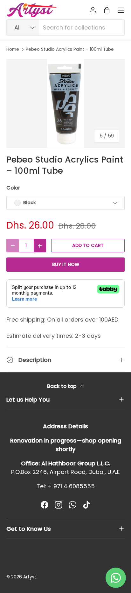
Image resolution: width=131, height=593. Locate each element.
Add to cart (88, 245)
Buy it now (65, 264)
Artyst (29, 577)
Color (13, 187)
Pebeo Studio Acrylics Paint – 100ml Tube (70, 49)
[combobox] (65, 27)
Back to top (62, 386)
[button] (107, 10)
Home (12, 49)
